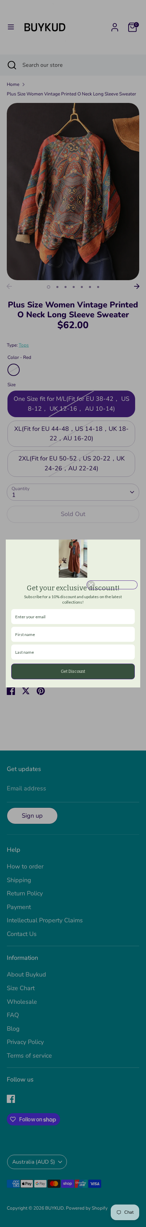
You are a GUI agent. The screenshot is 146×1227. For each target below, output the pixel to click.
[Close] (112, 585)
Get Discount (73, 671)
